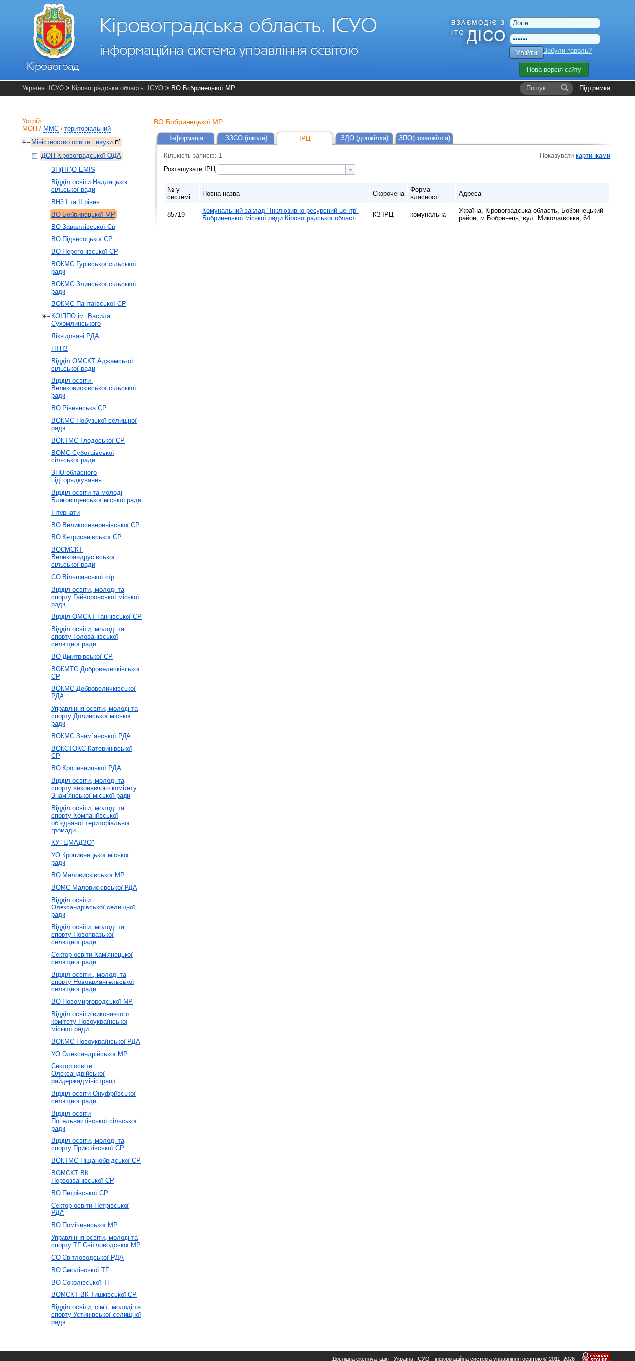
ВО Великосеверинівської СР (95, 525)
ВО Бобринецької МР (83, 214)
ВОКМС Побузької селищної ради (94, 424)
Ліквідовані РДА (75, 336)
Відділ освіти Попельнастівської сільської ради (94, 1121)
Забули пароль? (567, 50)
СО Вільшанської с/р (82, 577)
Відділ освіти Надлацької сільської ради (89, 185)
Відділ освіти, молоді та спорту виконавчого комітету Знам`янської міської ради (94, 788)
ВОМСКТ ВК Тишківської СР (94, 1294)
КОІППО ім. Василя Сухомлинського (80, 319)
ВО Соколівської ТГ (81, 1282)
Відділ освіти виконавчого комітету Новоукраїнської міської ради (90, 1021)
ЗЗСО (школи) (246, 138)
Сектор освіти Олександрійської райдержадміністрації (83, 1073)
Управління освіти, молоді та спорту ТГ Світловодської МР (96, 1241)
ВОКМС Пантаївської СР (88, 303)
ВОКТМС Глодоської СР (88, 440)
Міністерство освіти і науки (72, 142)
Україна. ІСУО (43, 88)
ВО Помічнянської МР (84, 1225)
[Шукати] (565, 88)
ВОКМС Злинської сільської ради (93, 287)
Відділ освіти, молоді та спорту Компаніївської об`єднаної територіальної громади (90, 819)
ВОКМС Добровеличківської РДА (93, 692)
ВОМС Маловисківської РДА (94, 887)
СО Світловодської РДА (87, 1257)
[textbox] (281, 169)
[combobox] (286, 169)
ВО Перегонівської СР (84, 251)
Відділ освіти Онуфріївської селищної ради (93, 1097)
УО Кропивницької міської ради (90, 858)
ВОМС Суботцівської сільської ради (82, 456)
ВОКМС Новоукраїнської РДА (95, 1041)
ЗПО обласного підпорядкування (76, 476)
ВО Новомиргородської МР (92, 1001)
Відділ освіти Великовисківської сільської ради (93, 388)
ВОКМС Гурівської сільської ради (93, 267)
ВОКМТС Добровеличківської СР (95, 672)
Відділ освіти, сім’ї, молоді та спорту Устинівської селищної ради (96, 1314)
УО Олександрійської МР (89, 1054)
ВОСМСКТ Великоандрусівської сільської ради (83, 557)
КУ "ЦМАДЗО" (72, 842)
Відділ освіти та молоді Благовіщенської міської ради (96, 496)
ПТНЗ (59, 348)
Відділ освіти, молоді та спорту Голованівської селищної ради (87, 636)
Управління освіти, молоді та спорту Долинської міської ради (94, 716)
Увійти (526, 52)
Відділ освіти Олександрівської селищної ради (93, 907)
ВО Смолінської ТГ (80, 1270)
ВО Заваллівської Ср (83, 226)
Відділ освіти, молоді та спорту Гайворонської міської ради (95, 597)
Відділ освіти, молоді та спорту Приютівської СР (87, 1144)
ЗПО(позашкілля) (424, 138)
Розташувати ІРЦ (191, 169)
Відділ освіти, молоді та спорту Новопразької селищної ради (87, 934)
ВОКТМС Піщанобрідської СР (96, 1160)
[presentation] (350, 169)
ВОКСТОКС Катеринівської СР (91, 752)
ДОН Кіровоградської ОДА (81, 155)
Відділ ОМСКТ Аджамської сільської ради (92, 364)
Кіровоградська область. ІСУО (117, 88)
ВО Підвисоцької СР (82, 239)
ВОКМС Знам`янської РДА (91, 736)
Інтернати (65, 512)
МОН (29, 128)
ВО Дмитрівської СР (82, 656)
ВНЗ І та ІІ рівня (75, 202)
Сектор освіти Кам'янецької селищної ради (92, 958)
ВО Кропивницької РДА (86, 768)
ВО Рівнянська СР (79, 408)
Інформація (186, 138)
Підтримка (594, 88)
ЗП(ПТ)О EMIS (73, 169)
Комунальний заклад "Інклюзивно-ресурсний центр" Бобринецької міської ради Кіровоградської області (280, 214)
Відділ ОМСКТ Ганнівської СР (96, 616)
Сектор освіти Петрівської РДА (90, 1209)
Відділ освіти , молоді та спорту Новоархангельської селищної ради (92, 982)
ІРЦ (305, 138)
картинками (593, 155)
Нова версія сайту (554, 69)
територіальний (87, 128)
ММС (51, 128)
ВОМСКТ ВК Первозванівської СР (82, 1176)
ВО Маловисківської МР (88, 875)
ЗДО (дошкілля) (364, 138)
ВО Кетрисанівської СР (86, 537)
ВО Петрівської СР (79, 1193)
